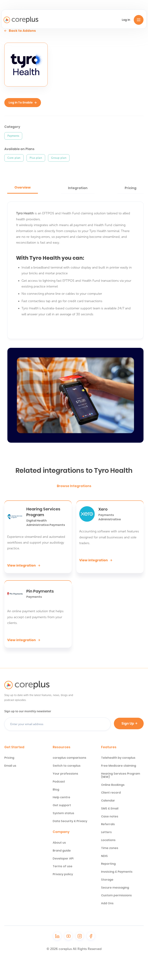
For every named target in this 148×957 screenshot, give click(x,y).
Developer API (63, 858)
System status (63, 813)
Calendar (108, 800)
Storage (107, 879)
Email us (10, 765)
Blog (56, 789)
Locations (108, 840)
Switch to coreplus (66, 765)
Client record (111, 792)
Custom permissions (116, 895)
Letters (106, 832)
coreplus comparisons (69, 757)
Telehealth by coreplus (118, 757)
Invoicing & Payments (116, 871)
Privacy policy (63, 874)
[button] (138, 20)
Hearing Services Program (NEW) (120, 775)
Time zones (109, 848)
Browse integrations (74, 486)
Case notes (109, 816)
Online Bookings (113, 785)
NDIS (104, 856)
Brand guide (62, 850)
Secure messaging (115, 887)
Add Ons (107, 903)
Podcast (59, 781)
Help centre (61, 797)
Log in (126, 19)
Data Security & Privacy (70, 821)
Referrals (108, 824)
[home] (21, 20)
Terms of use (62, 866)
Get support (62, 805)
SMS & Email (109, 808)
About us (59, 842)
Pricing (9, 757)
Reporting (108, 863)
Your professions (65, 773)
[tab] (22, 188)
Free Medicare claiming (118, 765)
